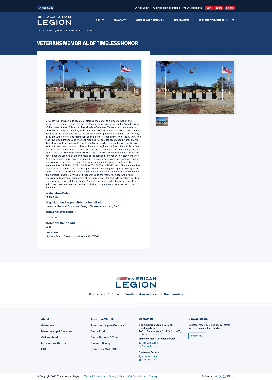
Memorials (49, 31)
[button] (101, 20)
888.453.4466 (150, 343)
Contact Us (148, 346)
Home (39, 31)
